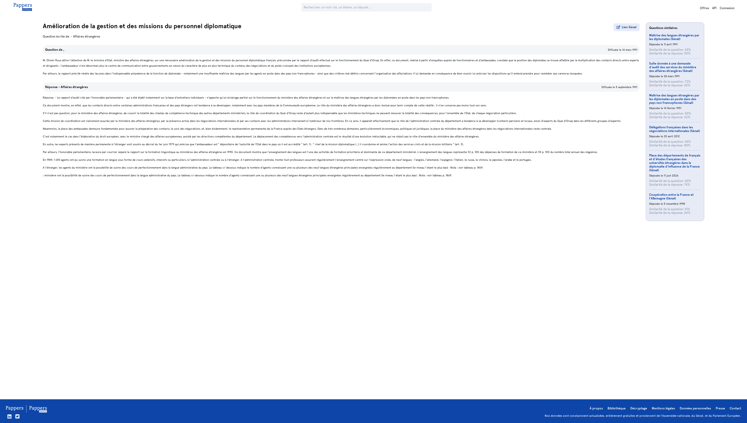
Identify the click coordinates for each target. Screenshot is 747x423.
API (714, 8)
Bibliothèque (617, 408)
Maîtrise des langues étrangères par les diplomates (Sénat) (674, 37)
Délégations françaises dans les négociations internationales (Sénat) (674, 129)
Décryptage (638, 408)
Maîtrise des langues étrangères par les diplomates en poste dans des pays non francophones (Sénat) (674, 99)
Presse (720, 408)
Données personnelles (695, 408)
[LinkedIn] (9, 416)
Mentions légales (663, 408)
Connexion (727, 8)
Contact (735, 408)
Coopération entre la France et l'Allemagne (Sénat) (671, 196)
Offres (704, 8)
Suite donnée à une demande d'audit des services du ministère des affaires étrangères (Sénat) (672, 67)
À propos (596, 408)
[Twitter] (17, 416)
